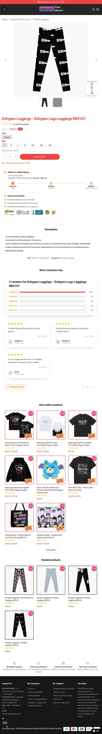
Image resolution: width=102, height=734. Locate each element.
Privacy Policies (34, 696)
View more (51, 550)
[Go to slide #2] (57, 102)
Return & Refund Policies (62, 696)
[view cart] (97, 9)
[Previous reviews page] (82, 387)
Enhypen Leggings (41, 19)
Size (3, 141)
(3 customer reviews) (21, 124)
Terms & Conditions (35, 692)
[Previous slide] (5, 59)
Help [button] (97, 731)
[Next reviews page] (95, 387)
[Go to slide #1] (45, 102)
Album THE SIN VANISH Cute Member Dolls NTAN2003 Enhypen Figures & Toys (50, 490)
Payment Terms (59, 692)
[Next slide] (96, 59)
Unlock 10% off (5, 723)
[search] (93, 9)
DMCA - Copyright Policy (37, 699)
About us (31, 689)
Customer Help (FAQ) (61, 703)
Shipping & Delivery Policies (63, 689)
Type (4, 133)
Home (4, 19)
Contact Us (57, 699)
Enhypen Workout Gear (20, 19)
